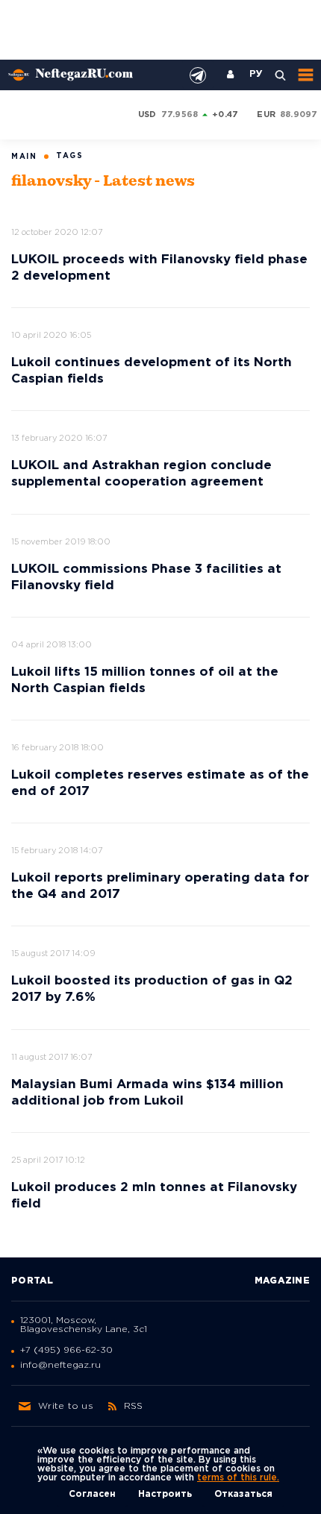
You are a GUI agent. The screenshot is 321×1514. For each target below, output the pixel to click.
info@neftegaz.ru (60, 1365)
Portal (32, 1281)
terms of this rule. (238, 1478)
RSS (133, 1406)
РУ (256, 74)
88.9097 (299, 115)
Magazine (282, 1281)
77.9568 (180, 115)
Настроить (165, 1494)
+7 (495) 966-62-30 (66, 1350)
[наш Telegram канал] (198, 75)
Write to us (65, 1406)
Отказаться (243, 1494)
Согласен (92, 1494)
